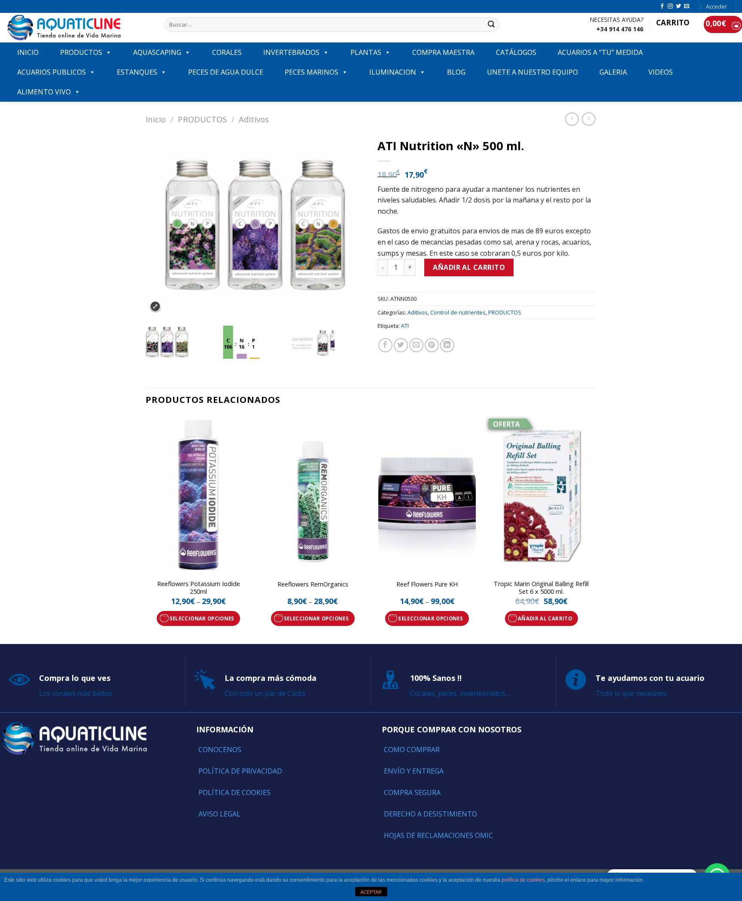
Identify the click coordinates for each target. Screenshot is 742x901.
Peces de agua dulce (225, 72)
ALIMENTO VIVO (44, 92)
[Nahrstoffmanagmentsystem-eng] (328, 341)
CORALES (227, 52)
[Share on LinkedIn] (447, 345)
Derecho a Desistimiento (430, 814)
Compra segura (412, 792)
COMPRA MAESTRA (443, 52)
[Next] (593, 529)
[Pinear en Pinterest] (432, 345)
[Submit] (491, 24)
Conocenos (219, 749)
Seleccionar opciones (202, 618)
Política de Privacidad (240, 771)
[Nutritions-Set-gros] (182, 341)
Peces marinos (311, 72)
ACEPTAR (371, 892)
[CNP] (255, 341)
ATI (405, 326)
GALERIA (613, 72)
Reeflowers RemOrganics (312, 584)
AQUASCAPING (157, 52)
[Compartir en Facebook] (385, 345)
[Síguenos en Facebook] (662, 6)
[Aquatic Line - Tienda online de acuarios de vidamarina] (79, 27)
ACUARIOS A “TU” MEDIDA (600, 52)
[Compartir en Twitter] (401, 345)
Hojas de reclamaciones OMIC (438, 835)
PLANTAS (365, 52)
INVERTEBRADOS (291, 52)
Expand (155, 306)
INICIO (28, 52)
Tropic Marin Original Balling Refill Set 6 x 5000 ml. (541, 588)
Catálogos (516, 52)
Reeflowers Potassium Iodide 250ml (198, 588)
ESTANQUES (137, 72)
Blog (456, 72)
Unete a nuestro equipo (532, 72)
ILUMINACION (392, 72)
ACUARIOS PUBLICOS (51, 72)
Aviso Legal (219, 814)
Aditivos (254, 119)
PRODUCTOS (81, 52)
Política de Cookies (234, 792)
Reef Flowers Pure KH (427, 584)
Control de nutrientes (458, 312)
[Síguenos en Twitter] (678, 6)
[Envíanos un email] (686, 6)
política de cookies (523, 880)
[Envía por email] (416, 345)
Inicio (156, 119)
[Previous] (146, 529)
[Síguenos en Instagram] (670, 6)
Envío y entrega (414, 771)
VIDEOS (660, 72)
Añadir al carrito (469, 267)
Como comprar (412, 749)
